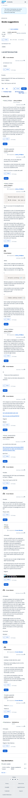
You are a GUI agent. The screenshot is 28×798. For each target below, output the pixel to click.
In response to (16, 154)
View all (3, 772)
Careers (3, 46)
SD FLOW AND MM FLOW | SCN (10, 413)
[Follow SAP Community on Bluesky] (12, 779)
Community (9, 2)
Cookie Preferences (7, 794)
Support (21, 791)
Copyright (7, 787)
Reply (5, 143)
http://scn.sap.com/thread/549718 (11, 416)
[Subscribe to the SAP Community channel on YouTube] (15, 779)
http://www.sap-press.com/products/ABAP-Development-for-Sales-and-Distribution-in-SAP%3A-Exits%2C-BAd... (13, 449)
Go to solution (14, 29)
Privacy (7, 783)
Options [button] (25, 25)
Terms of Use (21, 783)
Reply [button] (23, 88)
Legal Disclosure (21, 787)
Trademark (7, 791)
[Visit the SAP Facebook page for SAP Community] (10, 779)
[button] (3, 40)
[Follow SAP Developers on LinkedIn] (17, 779)
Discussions (5, 5)
